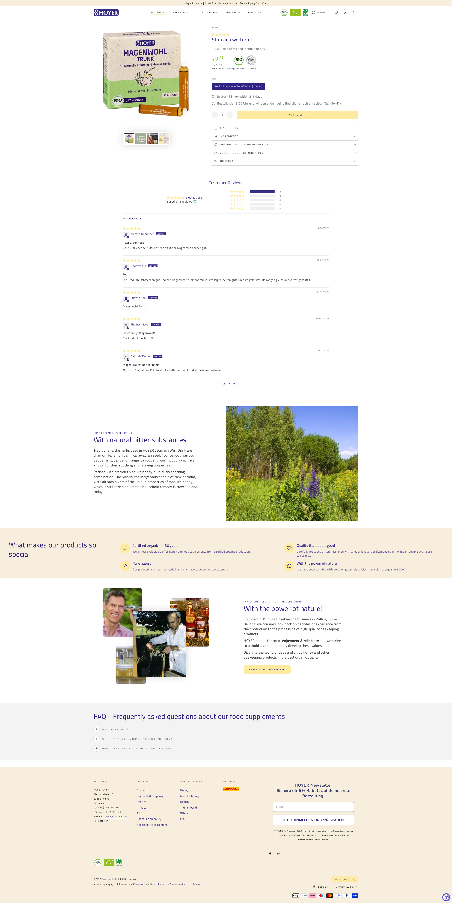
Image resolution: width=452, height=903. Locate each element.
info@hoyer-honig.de (114, 816)
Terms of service (158, 884)
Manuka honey (189, 796)
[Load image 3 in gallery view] (152, 138)
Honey (184, 790)
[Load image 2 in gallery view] (140, 138)
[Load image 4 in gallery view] (164, 138)
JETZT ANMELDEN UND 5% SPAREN (313, 820)
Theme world (188, 807)
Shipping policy (177, 884)
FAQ (182, 819)
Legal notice (194, 884)
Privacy (141, 807)
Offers (184, 813)
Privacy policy (140, 884)
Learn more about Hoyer (267, 669)
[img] (131, 228)
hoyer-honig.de (109, 879)
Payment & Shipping (150, 796)
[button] (336, 12)
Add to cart (297, 114)
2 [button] (224, 384)
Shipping (229, 68)
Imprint (141, 802)
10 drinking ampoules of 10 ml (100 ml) (238, 86)
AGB (139, 813)
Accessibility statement (152, 825)
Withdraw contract (345, 879)
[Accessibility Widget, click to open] (446, 897)
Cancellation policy (149, 819)
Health (184, 802)
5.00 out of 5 (194, 197)
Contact (142, 790)
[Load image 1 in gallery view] (129, 138)
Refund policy (123, 884)
